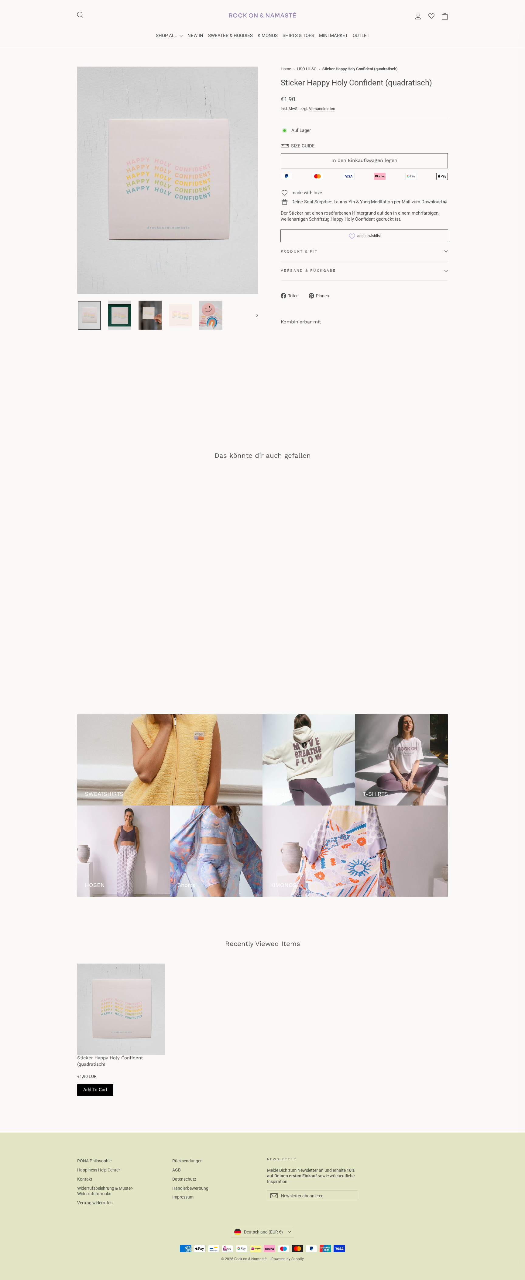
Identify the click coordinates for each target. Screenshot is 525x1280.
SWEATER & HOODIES (230, 35)
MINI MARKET (333, 35)
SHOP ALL (167, 35)
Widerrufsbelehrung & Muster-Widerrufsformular (105, 1191)
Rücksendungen (187, 1160)
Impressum (183, 1197)
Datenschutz (184, 1179)
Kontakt (84, 1179)
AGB (176, 1170)
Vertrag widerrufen (95, 1202)
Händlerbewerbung (190, 1188)
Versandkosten (322, 108)
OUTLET (361, 35)
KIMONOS (268, 35)
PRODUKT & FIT (299, 251)
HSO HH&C (306, 69)
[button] (299, 146)
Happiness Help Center (98, 1170)
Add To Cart (95, 1089)
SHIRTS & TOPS (298, 35)
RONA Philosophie (94, 1160)
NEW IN (195, 35)
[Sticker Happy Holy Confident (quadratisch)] (121, 1009)
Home (286, 69)
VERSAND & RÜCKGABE (308, 270)
